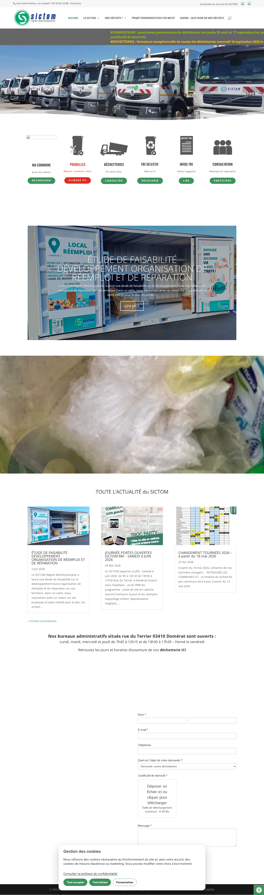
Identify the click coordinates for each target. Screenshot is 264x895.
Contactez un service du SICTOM (219, 4)
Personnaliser (124, 882)
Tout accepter (75, 882)
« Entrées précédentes (42, 621)
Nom (142, 714)
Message (145, 825)
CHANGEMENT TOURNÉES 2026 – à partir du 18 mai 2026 (205, 554)
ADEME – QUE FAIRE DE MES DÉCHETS (202, 18)
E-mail (143, 729)
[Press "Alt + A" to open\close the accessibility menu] (259, 890)
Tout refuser (100, 882)
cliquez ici (78, 180)
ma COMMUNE (41, 164)
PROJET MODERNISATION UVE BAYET (153, 18)
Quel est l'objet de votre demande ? (160, 760)
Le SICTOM (89, 18)
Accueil (73, 18)
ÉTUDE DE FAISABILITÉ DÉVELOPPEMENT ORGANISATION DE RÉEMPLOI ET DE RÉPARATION (132, 268)
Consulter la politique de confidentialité (90, 874)
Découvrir (150, 180)
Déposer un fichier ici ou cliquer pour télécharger (157, 794)
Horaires (75, 3)
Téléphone (144, 745)
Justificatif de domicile (152, 775)
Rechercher (41, 180)
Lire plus (132, 305)
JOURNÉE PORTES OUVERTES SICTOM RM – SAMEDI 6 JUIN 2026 (128, 556)
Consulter (114, 180)
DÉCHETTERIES (114, 164)
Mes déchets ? (114, 18)
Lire (186, 180)
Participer (222, 180)
